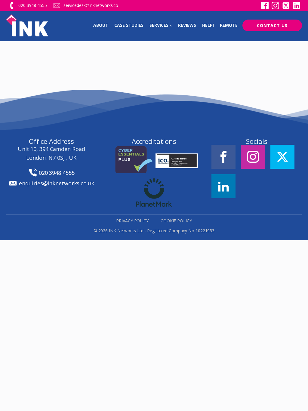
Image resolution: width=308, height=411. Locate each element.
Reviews (187, 25)
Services (158, 25)
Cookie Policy (176, 221)
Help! (208, 25)
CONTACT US (272, 25)
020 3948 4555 (32, 5)
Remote (229, 25)
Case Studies (128, 25)
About (100, 25)
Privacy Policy (132, 221)
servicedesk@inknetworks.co (90, 5)
